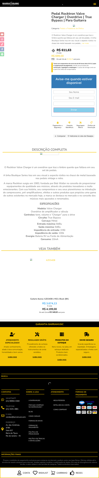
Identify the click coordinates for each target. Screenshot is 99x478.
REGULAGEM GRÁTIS (37, 340)
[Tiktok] (2, 44)
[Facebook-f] (2, 49)
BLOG (31, 412)
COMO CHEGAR (34, 416)
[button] (95, 4)
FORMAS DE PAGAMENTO (33, 426)
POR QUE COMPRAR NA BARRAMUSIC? (36, 406)
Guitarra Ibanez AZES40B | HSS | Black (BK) (49, 299)
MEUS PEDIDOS (59, 400)
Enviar (74, 109)
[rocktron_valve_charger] (73, 26)
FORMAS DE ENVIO (36, 421)
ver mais (85, 43)
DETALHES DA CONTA (61, 405)
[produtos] (12, 334)
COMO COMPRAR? (60, 410)
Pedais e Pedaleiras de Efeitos (72, 28)
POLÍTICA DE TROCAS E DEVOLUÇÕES (37, 440)
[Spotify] (2, 54)
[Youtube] (2, 34)
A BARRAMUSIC (34, 400)
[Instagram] (2, 39)
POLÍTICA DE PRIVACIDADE (34, 433)
